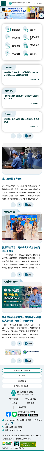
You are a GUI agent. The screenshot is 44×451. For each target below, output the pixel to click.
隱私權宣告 (22, 381)
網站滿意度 (13, 399)
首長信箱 (30, 403)
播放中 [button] (3, 9)
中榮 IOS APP (22, 415)
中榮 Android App (33, 415)
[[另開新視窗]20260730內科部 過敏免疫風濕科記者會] (22, 12)
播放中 (4, 67)
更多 (30, 136)
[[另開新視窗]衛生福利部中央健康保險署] (31, 352)
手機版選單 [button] (3, 3)
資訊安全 (22, 376)
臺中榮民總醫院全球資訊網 (22, 3)
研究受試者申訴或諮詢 (22, 370)
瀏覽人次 (21, 448)
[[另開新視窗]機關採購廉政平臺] (13, 352)
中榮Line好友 (14, 414)
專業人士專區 (30, 399)
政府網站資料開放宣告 (22, 386)
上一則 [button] (13, 360)
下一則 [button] (19, 360)
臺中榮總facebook (8, 414)
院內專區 (22, 407)
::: (0, 6)
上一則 (2, 15)
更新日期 (5, 448)
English (39, 3)
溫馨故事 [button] (9, 212)
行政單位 (13, 403)
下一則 (41, 15)
